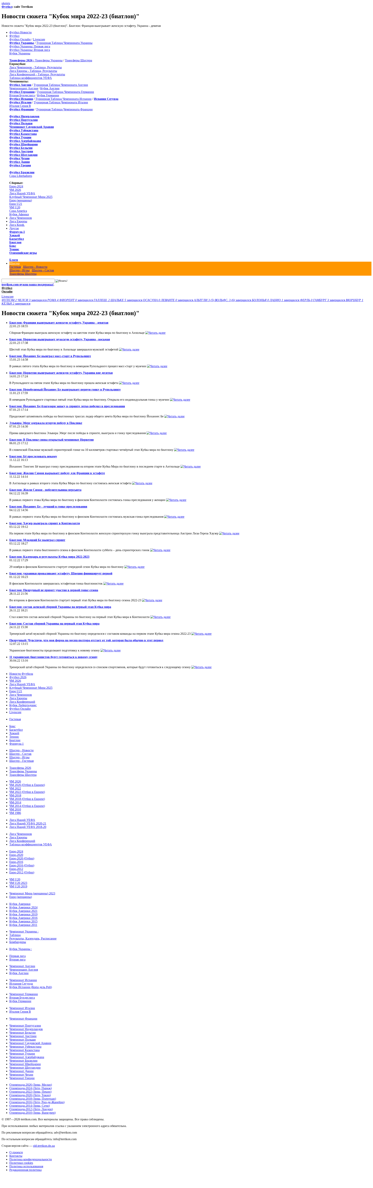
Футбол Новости (20, 32)
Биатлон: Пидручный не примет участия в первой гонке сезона (53, 590)
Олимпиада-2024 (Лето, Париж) (30, 1088)
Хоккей (14, 235)
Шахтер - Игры (19, 270)
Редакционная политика (25, 1169)
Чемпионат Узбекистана (25, 1046)
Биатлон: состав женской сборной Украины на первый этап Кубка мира (60, 606)
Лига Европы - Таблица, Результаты (33, 71)
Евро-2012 (16, 869)
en (6, 3)
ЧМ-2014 (15, 802)
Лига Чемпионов (20, 217)
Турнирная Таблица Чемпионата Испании (63, 99)
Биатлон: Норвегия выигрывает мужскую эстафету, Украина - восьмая (59, 339)
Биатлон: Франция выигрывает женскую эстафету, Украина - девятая (58, 322)
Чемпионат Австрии (23, 1036)
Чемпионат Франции (23, 1018)
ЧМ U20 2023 (18, 883)
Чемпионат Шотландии (25, 1067)
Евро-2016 (16, 862)
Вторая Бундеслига (22, 95)
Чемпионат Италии (22, 1008)
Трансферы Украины (49, 60)
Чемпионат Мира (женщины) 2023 (32, 893)
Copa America (18, 210)
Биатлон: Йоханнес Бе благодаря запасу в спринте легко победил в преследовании (67, 406)
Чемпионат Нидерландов (26, 1029)
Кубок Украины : (20, 949)
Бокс (12, 245)
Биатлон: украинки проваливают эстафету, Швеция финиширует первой (60, 573)
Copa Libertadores (20, 175)
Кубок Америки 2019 (23, 914)
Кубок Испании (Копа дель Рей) (30, 987)
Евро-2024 (16, 186)
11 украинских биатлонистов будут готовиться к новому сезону (53, 657)
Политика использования (26, 1166)
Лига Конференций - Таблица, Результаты (37, 74)
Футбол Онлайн (20, 39)
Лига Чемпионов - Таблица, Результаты (35, 67)
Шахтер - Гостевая (21, 760)
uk (3, 3)
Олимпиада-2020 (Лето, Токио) (30, 1095)
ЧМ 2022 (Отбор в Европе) (27, 792)
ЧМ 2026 (15, 189)
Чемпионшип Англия (23, 88)
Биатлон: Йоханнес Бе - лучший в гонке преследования (48, 506)
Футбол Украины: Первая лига (29, 46)
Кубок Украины (19, 53)
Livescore (39, 39)
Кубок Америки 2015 (23, 921)
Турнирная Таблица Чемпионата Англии (61, 85)
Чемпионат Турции (22, 1053)
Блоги (13, 259)
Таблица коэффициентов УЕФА (30, 78)
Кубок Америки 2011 (23, 925)
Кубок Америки (20, 904)
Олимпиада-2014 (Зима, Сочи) (29, 1105)
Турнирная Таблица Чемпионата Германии (65, 92)
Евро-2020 (16, 855)
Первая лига (17, 956)
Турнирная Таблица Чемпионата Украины (64, 43)
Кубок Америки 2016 (23, 918)
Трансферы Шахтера (78, 60)
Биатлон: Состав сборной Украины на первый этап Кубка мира (54, 623)
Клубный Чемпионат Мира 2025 (30, 196)
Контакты (15, 1155)
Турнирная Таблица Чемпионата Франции (64, 109)
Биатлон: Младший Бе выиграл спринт (37, 540)
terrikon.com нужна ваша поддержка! (28, 284)
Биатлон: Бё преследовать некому (33, 456)
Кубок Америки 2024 (23, 907)
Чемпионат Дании (21, 1071)
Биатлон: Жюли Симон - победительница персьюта (45, 489)
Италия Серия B (20, 106)
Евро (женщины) (20, 200)
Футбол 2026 (17, 677)
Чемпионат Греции (22, 1078)
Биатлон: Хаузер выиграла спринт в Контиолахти (44, 523)
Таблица (15, 935)
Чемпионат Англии (22, 966)
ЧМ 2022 (15, 788)
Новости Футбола (21, 673)
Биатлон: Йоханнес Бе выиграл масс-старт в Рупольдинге (50, 356)
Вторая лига (17, 959)
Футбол (7, 6)
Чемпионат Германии (23, 994)
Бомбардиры (17, 942)
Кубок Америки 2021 (23, 911)
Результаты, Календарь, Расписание (33, 938)
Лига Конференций (22, 701)
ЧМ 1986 (15, 813)
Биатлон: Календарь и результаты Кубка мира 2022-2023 (49, 556)
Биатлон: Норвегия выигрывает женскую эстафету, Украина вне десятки (61, 372)
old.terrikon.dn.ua (44, 1145)
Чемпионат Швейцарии (25, 1064)
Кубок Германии (48, 95)
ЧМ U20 (14, 207)
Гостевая (15, 266)
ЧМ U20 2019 (18, 886)
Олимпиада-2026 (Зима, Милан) (30, 1084)
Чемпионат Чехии (21, 1074)
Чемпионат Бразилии (23, 1060)
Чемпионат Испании (23, 980)
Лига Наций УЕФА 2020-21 (27, 823)
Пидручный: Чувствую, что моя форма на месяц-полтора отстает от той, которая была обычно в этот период (86, 640)
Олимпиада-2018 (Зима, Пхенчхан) (32, 1098)
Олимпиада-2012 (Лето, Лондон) (31, 1109)
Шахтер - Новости (35, 266)
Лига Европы (18, 221)
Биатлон (15, 242)
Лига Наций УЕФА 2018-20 (27, 827)
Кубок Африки (19, 214)
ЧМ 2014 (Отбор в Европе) (27, 806)
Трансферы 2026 (20, 767)
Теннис (14, 249)
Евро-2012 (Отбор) (21, 872)
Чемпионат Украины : (23, 931)
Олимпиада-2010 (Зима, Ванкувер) (32, 1112)
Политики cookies (21, 1162)
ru (9, 3)
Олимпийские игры (23, 252)
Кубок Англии (49, 88)
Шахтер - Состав (43, 270)
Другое (14, 228)
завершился (24, 300)
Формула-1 (17, 231)
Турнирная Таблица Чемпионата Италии (61, 102)
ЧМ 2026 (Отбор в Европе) (27, 785)
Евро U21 (15, 203)
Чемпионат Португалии (25, 1025)
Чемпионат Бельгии (22, 1032)
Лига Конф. (17, 224)
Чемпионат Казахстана (24, 1050)
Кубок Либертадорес (23, 705)
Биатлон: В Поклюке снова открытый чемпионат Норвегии (51, 439)
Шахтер (14, 263)
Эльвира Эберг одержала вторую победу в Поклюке (45, 423)
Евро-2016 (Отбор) (21, 865)
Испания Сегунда (21, 983)
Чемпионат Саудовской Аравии (30, 1043)
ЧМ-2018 (15, 795)
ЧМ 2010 (15, 809)
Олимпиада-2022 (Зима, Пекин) (30, 1091)
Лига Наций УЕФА (22, 193)
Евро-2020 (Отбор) (21, 858)
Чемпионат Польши (22, 1039)
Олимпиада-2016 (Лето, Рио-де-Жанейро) (36, 1102)
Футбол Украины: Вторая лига (29, 50)
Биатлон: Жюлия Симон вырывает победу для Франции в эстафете (57, 473)
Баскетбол (16, 238)
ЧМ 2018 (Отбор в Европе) (27, 799)
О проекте (16, 1152)
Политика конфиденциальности (30, 1159)
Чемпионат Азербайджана (26, 1057)
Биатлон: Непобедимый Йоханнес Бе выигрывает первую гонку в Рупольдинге (65, 389)
